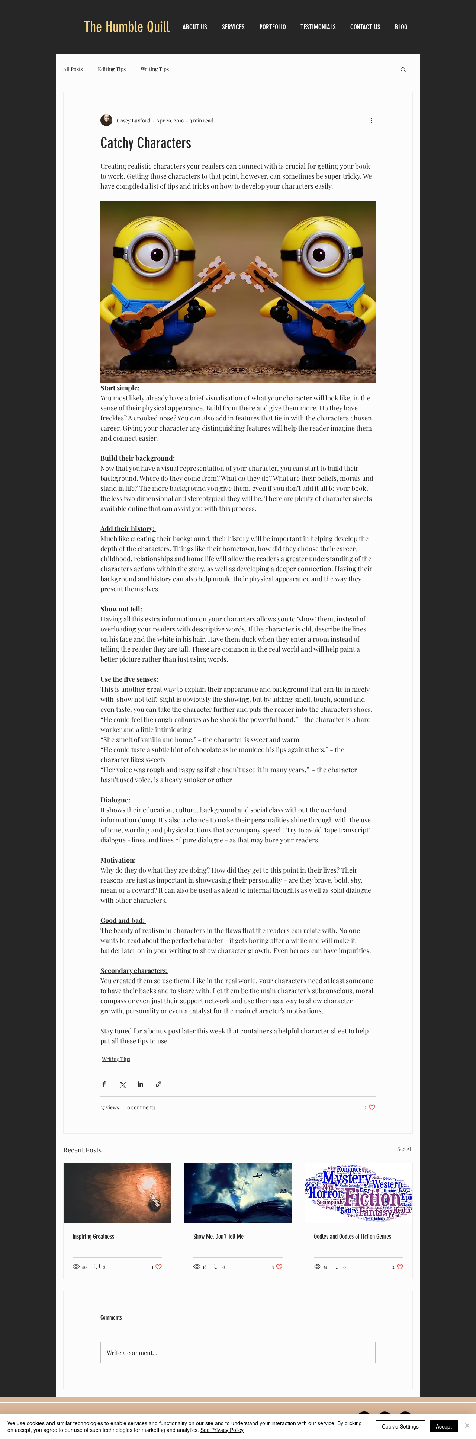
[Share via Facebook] (103, 1084)
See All (405, 1148)
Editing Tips (112, 69)
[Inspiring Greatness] (117, 1193)
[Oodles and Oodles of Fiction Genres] (358, 1193)
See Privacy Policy (222, 1429)
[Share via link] (158, 1084)
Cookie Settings (400, 1426)
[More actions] (371, 120)
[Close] (467, 1426)
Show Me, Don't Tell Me (218, 1236)
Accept (444, 1426)
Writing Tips (155, 69)
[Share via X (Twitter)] (122, 1084)
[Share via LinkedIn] (140, 1084)
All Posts (73, 69)
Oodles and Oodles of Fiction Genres (352, 1236)
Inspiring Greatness (93, 1236)
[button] (403, 69)
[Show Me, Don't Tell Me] (238, 1193)
